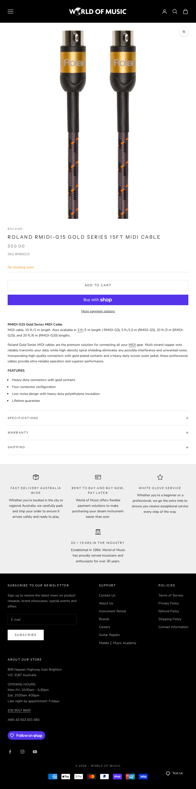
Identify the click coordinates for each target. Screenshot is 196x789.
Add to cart (98, 285)
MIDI (132, 344)
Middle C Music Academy (117, 643)
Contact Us (107, 595)
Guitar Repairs (109, 635)
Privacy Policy (168, 603)
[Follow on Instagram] (22, 751)
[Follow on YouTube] (35, 751)
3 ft (80, 330)
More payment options (98, 311)
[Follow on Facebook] (10, 751)
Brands (104, 619)
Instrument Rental (112, 611)
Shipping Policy (169, 619)
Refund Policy (168, 611)
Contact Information (173, 627)
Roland (15, 229)
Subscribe (26, 635)
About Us (106, 603)
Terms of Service (170, 595)
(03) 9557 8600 (19, 710)
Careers (104, 627)
